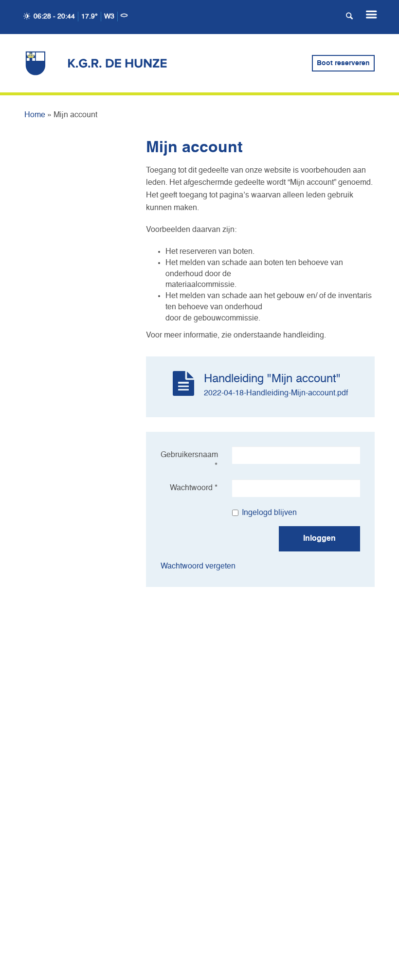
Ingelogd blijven (269, 513)
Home (34, 115)
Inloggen (319, 539)
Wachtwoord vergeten (198, 566)
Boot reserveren (343, 63)
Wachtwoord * (194, 488)
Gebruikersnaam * (189, 460)
